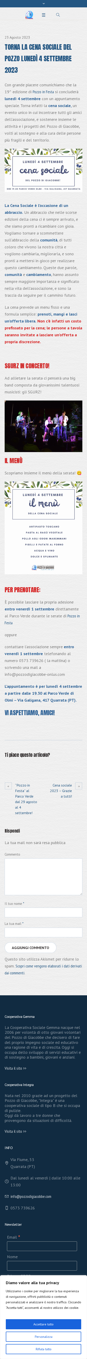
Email (13, 1237)
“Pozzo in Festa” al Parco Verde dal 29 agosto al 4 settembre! (26, 799)
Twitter (19, 766)
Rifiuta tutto (44, 1349)
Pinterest (30, 766)
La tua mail (14, 923)
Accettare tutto (43, 1324)
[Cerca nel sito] (58, 15)
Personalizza (43, 1337)
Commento (12, 854)
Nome (12, 1256)
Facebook (7, 766)
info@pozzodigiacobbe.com (30, 1196)
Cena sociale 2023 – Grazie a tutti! (61, 791)
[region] (43, 1317)
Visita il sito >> (15, 1068)
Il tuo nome (14, 903)
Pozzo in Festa (43, 91)
